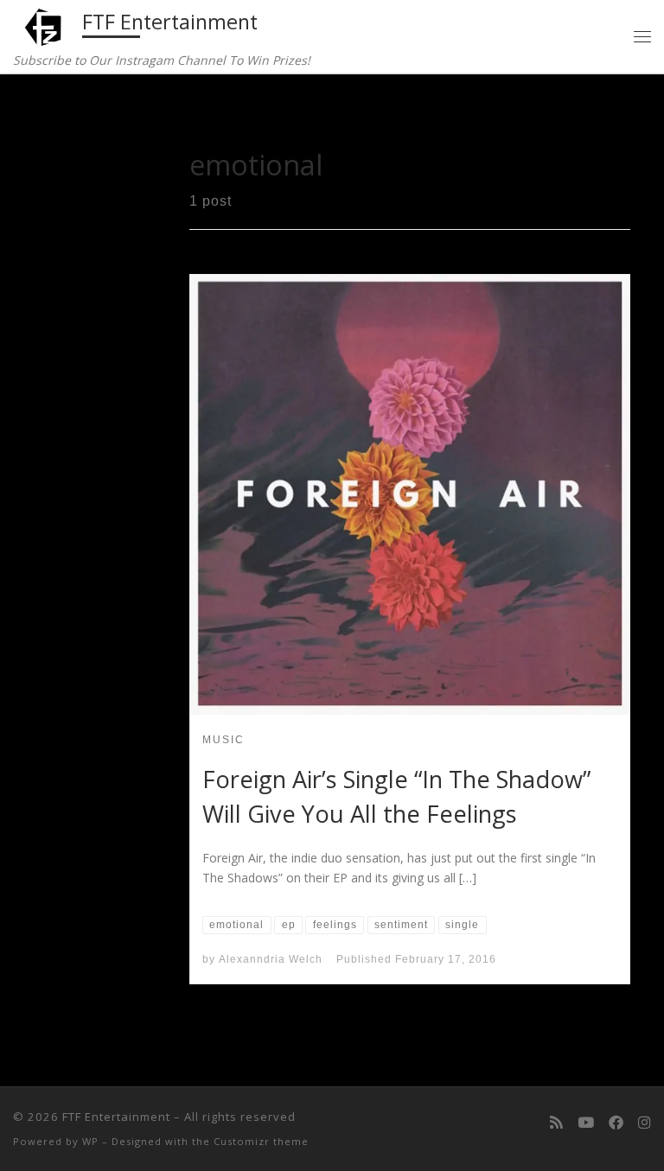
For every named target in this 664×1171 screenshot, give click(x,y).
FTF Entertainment (116, 1116)
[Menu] (642, 37)
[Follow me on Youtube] (586, 1122)
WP (90, 1141)
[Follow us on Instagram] (644, 1122)
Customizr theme (261, 1141)
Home (51, 110)
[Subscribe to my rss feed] (556, 1122)
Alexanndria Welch (270, 958)
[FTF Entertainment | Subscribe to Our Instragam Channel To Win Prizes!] (44, 25)
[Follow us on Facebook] (616, 1122)
